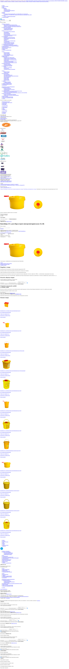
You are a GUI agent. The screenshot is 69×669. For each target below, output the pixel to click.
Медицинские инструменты (6, 47)
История (5, 8)
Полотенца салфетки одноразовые (9, 69)
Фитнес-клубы (4, 111)
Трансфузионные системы (8, 553)
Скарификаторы (6, 41)
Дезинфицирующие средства (7, 84)
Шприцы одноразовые (5, 551)
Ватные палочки (6, 80)
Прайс (47, 1)
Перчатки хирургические (8, 65)
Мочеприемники (7, 90)
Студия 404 (8, 598)
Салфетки (3, 575)
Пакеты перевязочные (5, 55)
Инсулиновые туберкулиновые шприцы (10, 24)
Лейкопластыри (4, 56)
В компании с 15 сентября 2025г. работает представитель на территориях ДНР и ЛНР (18, 14)
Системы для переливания (6, 27)
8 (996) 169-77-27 (8, 181)
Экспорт (3, 12)
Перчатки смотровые (7, 64)
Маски (5, 66)
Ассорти (3, 98)
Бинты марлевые (7, 52)
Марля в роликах (7, 71)
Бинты (3, 51)
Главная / (1, 189)
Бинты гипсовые (7, 53)
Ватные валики (6, 79)
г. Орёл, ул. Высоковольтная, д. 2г (5, 176)
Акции (3, 5)
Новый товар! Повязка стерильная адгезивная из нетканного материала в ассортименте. (40, 0)
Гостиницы (4, 112)
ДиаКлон (3, 49)
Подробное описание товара (4, 264)
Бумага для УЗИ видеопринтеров (7, 96)
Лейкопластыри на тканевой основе (10, 58)
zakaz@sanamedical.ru (3, 118)
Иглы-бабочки (6, 32)
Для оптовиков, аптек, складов (7, 102)
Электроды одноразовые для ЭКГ (7, 97)
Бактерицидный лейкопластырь (9, 57)
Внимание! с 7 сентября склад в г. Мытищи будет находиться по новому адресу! (13, 0)
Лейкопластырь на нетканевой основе (10, 59)
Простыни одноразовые (8, 67)
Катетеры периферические (8, 28)
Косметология (4, 103)
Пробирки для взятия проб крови (9, 37)
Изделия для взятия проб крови (9, 42)
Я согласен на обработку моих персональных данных (10, 631)
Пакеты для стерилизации (6, 93)
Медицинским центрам (6, 101)
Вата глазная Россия (7, 76)
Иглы (3, 30)
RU (2, 19)
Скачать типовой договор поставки (6, 263)
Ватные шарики (6, 77)
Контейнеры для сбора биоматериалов (8, 86)
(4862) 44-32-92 (12, 293)
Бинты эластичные (7, 54)
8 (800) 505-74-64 (3, 116)
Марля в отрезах (6, 72)
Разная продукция (5, 584)
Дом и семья (4, 104)
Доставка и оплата (3, 265)
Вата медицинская (5, 73)
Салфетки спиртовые (7, 82)
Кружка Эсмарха (5, 48)
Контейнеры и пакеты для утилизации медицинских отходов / (13, 189)
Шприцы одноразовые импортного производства (12, 25)
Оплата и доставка (5, 6)
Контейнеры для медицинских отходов (10, 91)
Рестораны (4, 113)
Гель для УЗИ (4, 85)
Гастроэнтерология (5, 46)
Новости (3, 543)
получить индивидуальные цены (5, 232)
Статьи (3, 544)
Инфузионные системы (8, 554)
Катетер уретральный (7, 88)
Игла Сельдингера (7, 34)
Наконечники (6, 39)
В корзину (2, 228)
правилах (38, 600)
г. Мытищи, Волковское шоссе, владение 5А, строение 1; (9, 184)
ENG (4, 19)
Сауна (3, 108)
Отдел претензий (7, 11)
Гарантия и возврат (5, 17)
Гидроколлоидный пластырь (8, 61)
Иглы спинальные (7, 33)
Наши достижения (7, 9)
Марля (3, 70)
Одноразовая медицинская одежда (7, 44)
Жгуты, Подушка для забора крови (9, 40)
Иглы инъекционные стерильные (9, 31)
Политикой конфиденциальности (23, 596)
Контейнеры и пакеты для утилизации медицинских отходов (12, 583)
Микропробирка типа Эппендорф (9, 38)
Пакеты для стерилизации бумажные (10, 94)
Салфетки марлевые (7, 81)
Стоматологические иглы (8, 35)
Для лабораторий (5, 36)
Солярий (3, 109)
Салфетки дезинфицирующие (7, 83)
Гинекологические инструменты (9, 89)
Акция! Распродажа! (42, 1)
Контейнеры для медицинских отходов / (30, 189)
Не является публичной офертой (9, 10)
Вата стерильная (6, 74)
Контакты (3, 15)
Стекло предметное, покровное (9, 43)
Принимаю (2, 601)
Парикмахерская (5, 106)
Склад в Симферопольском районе (9, 16)
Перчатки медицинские (6, 63)
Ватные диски (6, 78)
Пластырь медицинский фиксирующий (10, 62)
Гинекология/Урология (6, 87)
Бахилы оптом (6, 68)
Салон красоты (4, 107)
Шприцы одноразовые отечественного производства (12, 26)
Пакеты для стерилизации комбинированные (11, 95)
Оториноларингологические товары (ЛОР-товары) (10, 45)
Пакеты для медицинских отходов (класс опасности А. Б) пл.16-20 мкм (15, 92)
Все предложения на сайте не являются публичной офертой (10, 597)
